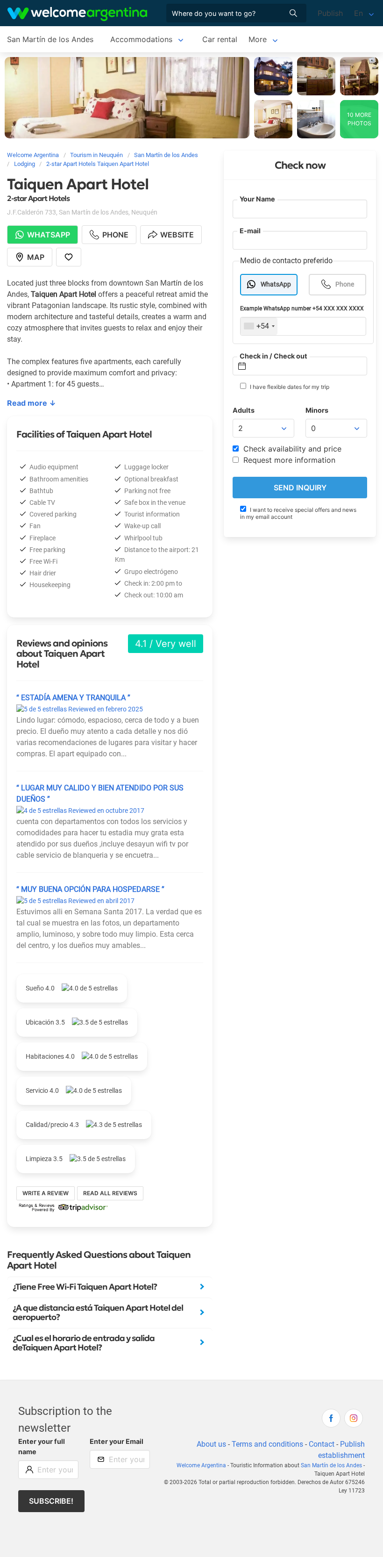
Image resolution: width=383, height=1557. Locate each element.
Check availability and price (291, 448)
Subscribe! (51, 1501)
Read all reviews (110, 1193)
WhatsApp (276, 284)
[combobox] (259, 326)
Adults (244, 410)
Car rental (219, 39)
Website (177, 234)
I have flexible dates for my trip (288, 386)
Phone (344, 284)
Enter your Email (116, 1441)
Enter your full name (41, 1446)
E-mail (250, 231)
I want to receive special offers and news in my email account (298, 513)
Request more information (288, 460)
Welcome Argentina (201, 1465)
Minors (316, 410)
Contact (321, 1444)
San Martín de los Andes (50, 39)
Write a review (45, 1193)
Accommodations (141, 39)
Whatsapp (48, 234)
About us (211, 1444)
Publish (330, 13)
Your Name (257, 199)
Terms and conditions (267, 1444)
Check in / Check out (273, 356)
